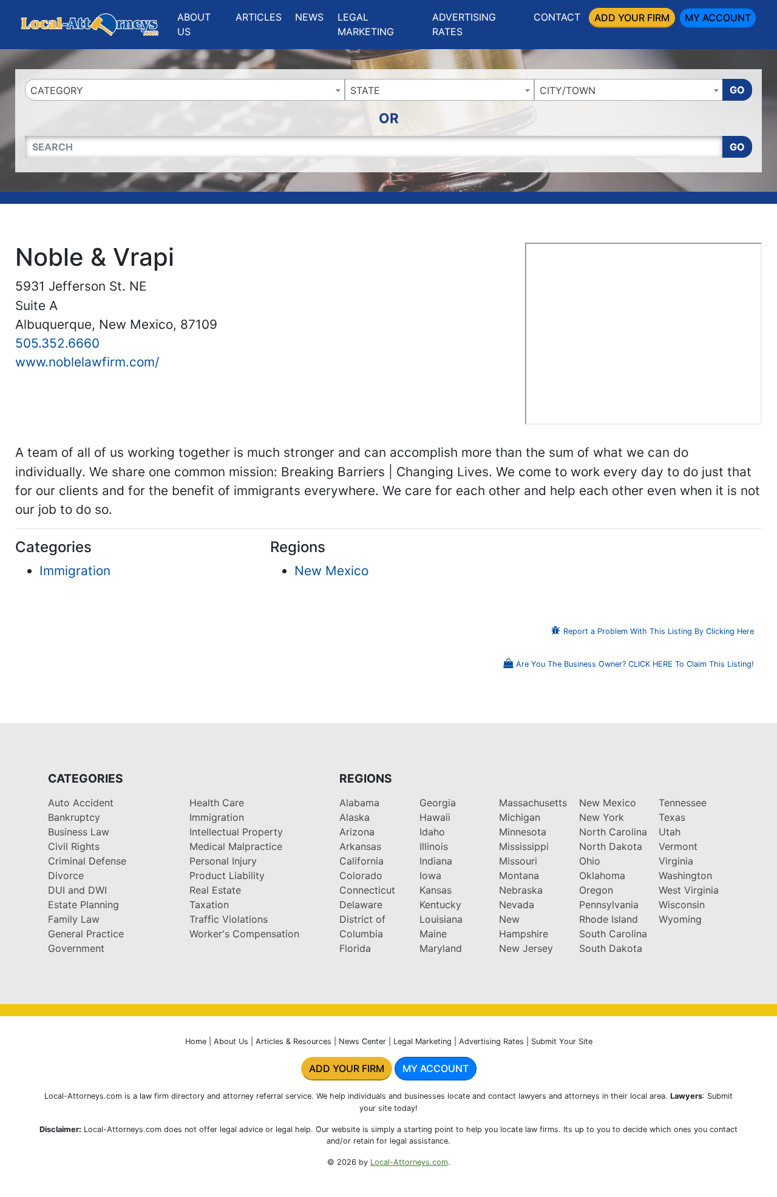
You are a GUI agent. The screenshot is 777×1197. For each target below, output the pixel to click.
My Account (718, 18)
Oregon (596, 890)
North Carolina (613, 832)
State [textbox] (365, 90)
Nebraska (521, 890)
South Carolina (613, 934)
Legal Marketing (366, 24)
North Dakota (610, 846)
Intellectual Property (236, 832)
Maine (433, 934)
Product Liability (227, 875)
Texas (672, 817)
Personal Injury (223, 861)
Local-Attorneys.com (409, 1162)
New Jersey (526, 948)
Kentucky (440, 905)
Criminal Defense (87, 861)
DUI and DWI (77, 890)
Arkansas (360, 846)
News (309, 17)
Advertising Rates (464, 24)
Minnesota (522, 832)
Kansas (435, 890)
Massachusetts (533, 803)
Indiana (435, 861)
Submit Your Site (561, 1041)
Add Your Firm (632, 18)
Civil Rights (74, 846)
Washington (685, 875)
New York (601, 817)
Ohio (589, 861)
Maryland (440, 948)
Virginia (676, 861)
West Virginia (689, 890)
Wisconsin (682, 905)
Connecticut (367, 890)
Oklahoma (602, 875)
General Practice (86, 934)
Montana (519, 875)
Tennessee (683, 803)
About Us (194, 24)
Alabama (359, 803)
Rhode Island (608, 919)
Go (737, 90)
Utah (669, 832)
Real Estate (215, 890)
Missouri (518, 861)
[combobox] (185, 90)
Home (195, 1041)
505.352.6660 (57, 343)
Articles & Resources (293, 1041)
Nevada (516, 905)
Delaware (360, 905)
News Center (362, 1041)
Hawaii (434, 817)
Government (76, 948)
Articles (259, 17)
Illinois (433, 846)
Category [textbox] (56, 90)
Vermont (678, 846)
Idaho (432, 832)
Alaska (354, 817)
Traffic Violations (228, 919)
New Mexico (331, 570)
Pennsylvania (609, 905)
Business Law (78, 832)
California (361, 861)
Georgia (437, 803)
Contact (557, 17)
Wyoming (680, 919)
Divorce (66, 875)
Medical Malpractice (235, 846)
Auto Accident (81, 803)
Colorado (360, 875)
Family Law (74, 919)
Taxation (209, 905)
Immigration (74, 570)
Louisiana (441, 919)
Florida (355, 948)
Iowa (430, 875)
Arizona (357, 832)
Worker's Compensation (244, 934)
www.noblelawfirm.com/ (87, 361)
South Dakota (610, 948)
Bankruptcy (74, 817)
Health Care (216, 803)
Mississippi (524, 846)
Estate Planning (83, 905)
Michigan (519, 817)
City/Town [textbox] (567, 90)
